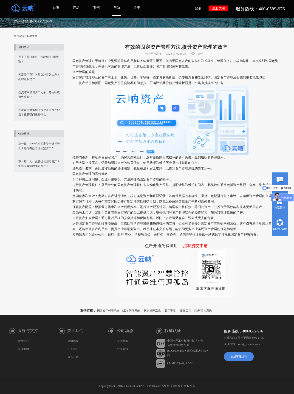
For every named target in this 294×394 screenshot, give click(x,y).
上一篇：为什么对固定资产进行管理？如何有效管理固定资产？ (39, 146)
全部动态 (19, 36)
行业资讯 (122, 349)
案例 (96, 7)
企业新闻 (122, 341)
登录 (198, 8)
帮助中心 (23, 341)
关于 (137, 7)
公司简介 (73, 341)
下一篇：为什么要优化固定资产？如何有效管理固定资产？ (39, 164)
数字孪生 (170, 310)
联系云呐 (73, 357)
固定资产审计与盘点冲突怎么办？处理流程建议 (39, 77)
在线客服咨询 (239, 356)
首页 (56, 7)
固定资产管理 (88, 223)
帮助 (116, 7)
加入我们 (73, 349)
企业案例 (23, 349)
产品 (76, 7)
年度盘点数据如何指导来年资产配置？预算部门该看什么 (39, 112)
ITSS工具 (185, 310)
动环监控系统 (203, 310)
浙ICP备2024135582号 (131, 386)
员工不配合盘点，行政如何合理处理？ (39, 59)
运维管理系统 (152, 310)
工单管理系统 (131, 310)
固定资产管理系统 (108, 310)
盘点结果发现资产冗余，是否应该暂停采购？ (39, 94)
